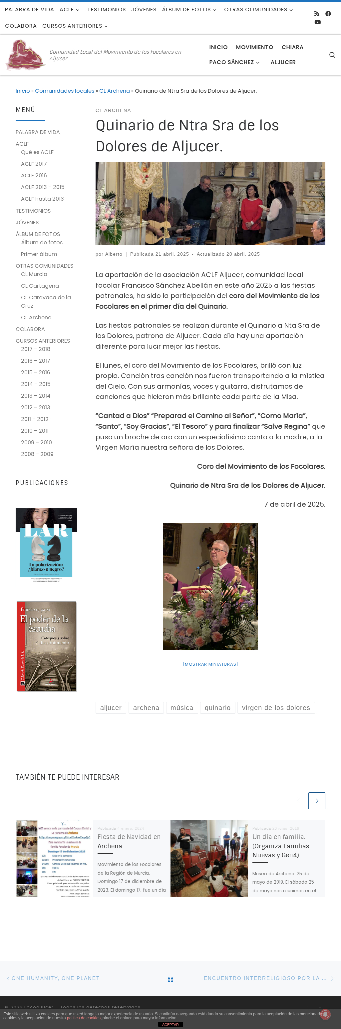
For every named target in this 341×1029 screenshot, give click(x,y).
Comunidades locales (64, 91)
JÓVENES (27, 222)
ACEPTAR (170, 1025)
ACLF (22, 144)
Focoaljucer (39, 1007)
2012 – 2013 (35, 407)
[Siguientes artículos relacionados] (316, 800)
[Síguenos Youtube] (317, 22)
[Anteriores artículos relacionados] (298, 800)
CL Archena (114, 91)
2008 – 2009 (37, 454)
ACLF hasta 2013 (42, 199)
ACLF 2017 (34, 164)
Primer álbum (39, 254)
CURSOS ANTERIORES (43, 341)
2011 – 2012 (35, 419)
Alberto (114, 254)
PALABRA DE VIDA (38, 132)
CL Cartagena (40, 286)
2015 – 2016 (35, 372)
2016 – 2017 (35, 361)
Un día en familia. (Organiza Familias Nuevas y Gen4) (280, 846)
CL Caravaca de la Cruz (46, 302)
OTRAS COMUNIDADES (44, 266)
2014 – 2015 (36, 384)
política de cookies (84, 1018)
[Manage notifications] (325, 1014)
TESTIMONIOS (33, 211)
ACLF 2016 (34, 175)
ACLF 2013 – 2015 (43, 187)
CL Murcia (34, 274)
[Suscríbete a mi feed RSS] (316, 13)
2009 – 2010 (36, 442)
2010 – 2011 (35, 431)
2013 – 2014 (36, 396)
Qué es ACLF (37, 152)
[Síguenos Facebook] (328, 13)
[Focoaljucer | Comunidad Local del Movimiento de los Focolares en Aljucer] (26, 54)
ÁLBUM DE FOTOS (38, 234)
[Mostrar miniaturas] (210, 664)
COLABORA (30, 329)
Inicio (23, 91)
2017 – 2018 (35, 349)
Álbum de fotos (42, 242)
